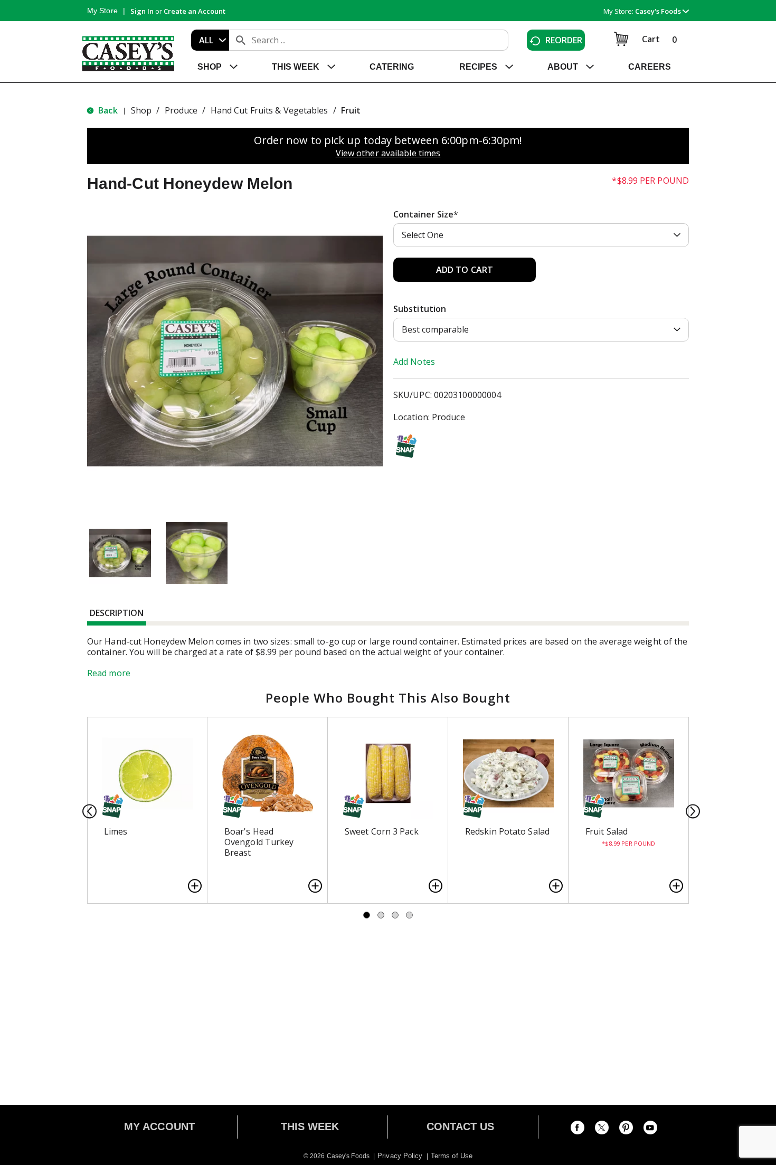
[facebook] (577, 1129)
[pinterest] (626, 1129)
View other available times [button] (388, 153)
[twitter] (602, 1129)
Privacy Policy (399, 1156)
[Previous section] (86, 810)
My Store (102, 10)
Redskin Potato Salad (507, 831)
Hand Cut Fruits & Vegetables (269, 110)
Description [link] (117, 613)
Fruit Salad (606, 831)
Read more (108, 673)
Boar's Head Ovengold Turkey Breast (259, 842)
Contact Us (461, 1126)
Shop (141, 110)
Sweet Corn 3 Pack (382, 831)
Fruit (351, 110)
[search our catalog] (240, 40)
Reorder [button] (564, 40)
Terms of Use (451, 1156)
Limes (116, 831)
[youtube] (650, 1129)
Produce (181, 110)
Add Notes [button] (414, 361)
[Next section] (690, 810)
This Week (310, 1126)
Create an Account (194, 11)
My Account (159, 1126)
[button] (662, 11)
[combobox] (210, 40)
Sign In (142, 11)
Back (107, 110)
